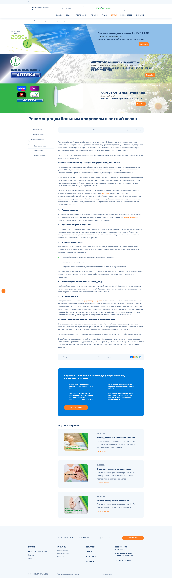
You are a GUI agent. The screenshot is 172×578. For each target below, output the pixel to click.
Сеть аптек (93, 15)
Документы (61, 557)
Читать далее (103, 451)
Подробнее (144, 44)
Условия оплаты (36, 129)
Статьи (114, 15)
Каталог (59, 15)
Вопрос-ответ (126, 15)
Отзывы (31, 555)
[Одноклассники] (134, 357)
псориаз (105, 193)
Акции (104, 15)
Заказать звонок (120, 549)
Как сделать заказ (37, 139)
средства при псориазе (93, 301)
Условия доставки (37, 134)
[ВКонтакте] (131, 357)
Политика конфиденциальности (68, 574)
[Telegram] (140, 357)
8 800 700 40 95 (103, 9)
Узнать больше (76, 407)
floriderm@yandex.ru (123, 553)
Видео (30, 558)
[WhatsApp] (137, 357)
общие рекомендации (132, 217)
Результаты (81, 15)
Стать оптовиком (33, 2)
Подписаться (133, 538)
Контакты (140, 15)
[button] (3, 291)
